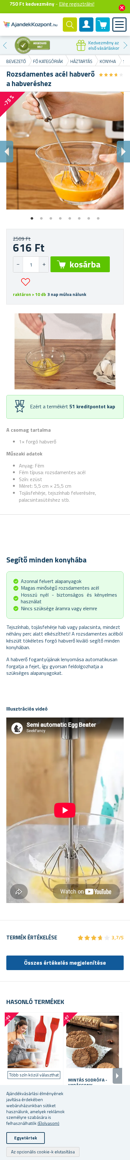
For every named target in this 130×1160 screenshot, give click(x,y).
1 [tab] (32, 216)
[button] (44, 264)
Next (125, 45)
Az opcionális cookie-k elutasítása (43, 1151)
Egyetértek (25, 1137)
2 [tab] (41, 216)
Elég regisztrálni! (76, 4)
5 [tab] (70, 216)
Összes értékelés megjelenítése (65, 962)
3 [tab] (51, 216)
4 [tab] (60, 216)
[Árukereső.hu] (32, 45)
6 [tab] (79, 216)
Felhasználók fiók (86, 30)
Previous (4, 45)
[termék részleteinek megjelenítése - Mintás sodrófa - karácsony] (92, 1042)
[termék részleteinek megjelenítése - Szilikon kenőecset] (34, 1042)
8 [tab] (98, 216)
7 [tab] (89, 216)
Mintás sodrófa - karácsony (87, 1082)
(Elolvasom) (48, 1123)
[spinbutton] (31, 264)
